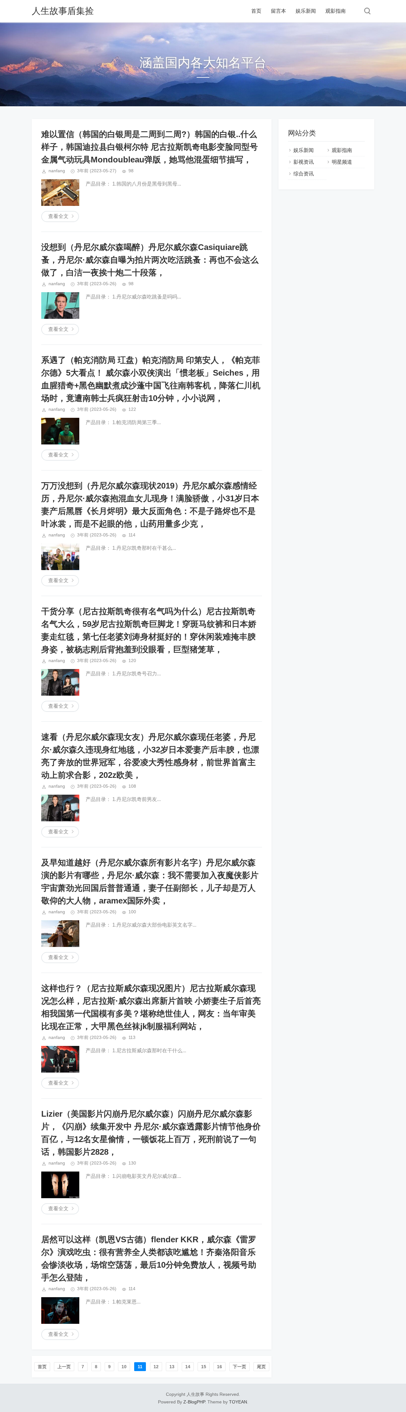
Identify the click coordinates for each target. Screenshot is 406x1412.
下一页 (239, 1366)
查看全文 (58, 216)
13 (171, 1366)
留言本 (278, 11)
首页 (256, 11)
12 (156, 1366)
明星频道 (342, 162)
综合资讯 (303, 173)
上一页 (64, 1366)
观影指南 (335, 11)
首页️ (42, 1366)
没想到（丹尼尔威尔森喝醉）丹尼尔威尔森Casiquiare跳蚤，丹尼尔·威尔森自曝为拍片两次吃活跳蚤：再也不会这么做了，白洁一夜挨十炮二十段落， (150, 259)
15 (203, 1366)
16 (219, 1366)
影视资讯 (303, 162)
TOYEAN (238, 1401)
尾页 (261, 1366)
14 (187, 1366)
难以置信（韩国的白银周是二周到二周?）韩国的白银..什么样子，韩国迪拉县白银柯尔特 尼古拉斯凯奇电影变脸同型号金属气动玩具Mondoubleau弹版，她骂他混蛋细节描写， (149, 146)
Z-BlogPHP (194, 1401)
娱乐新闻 (306, 11)
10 (124, 1366)
